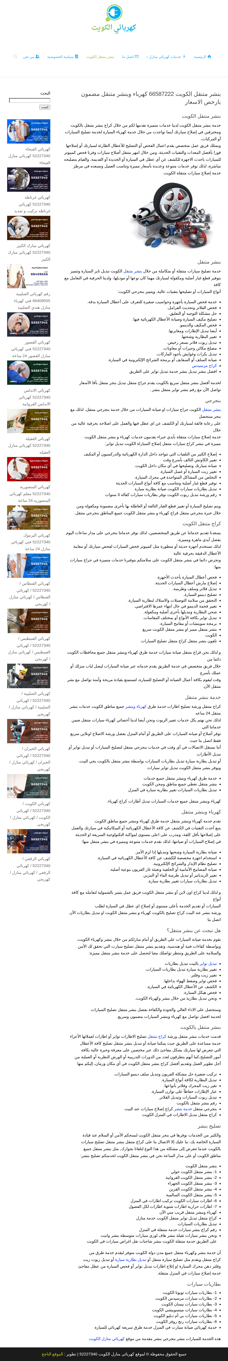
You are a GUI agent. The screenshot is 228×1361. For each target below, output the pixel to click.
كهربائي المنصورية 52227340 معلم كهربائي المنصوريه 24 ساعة (29, 494)
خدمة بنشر (183, 1109)
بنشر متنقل (132, 271)
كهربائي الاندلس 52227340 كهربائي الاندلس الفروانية (34, 397)
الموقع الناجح (52, 1354)
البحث (45, 93)
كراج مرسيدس (204, 365)
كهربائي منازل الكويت (107, 1338)
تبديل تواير (208, 963)
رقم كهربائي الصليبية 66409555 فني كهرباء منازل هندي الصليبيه (32, 301)
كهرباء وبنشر (136, 706)
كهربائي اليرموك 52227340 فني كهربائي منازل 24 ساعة (30, 542)
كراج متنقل (157, 1036)
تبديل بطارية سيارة (130, 1259)
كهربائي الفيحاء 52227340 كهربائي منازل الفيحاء (29, 156)
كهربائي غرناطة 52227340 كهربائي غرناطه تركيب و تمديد (32, 204)
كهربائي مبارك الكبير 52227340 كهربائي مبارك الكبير (29, 252)
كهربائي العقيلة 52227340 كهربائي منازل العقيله (29, 446)
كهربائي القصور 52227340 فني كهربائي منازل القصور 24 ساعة (30, 349)
